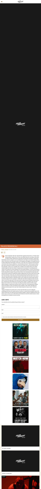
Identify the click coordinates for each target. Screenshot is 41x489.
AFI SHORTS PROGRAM (6, 448)
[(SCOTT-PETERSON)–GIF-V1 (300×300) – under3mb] (21, 340)
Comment (3, 304)
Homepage (3, 476)
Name (3, 309)
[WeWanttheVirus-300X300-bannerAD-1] (21, 390)
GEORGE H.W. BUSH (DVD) (7, 473)
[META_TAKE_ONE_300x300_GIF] (21, 407)
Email (3, 313)
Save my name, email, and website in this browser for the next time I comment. (14, 317)
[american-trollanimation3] (21, 374)
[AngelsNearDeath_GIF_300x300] (21, 357)
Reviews (3, 451)
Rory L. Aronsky (5, 249)
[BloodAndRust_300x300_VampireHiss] (21, 324)
